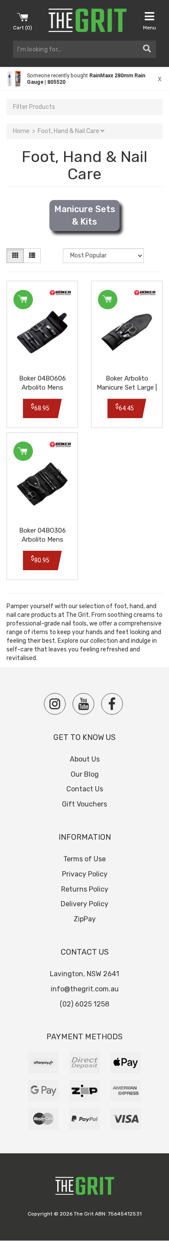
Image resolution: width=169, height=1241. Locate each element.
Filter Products (34, 107)
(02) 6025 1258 (84, 1004)
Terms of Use (84, 859)
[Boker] (60, 293)
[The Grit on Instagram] (55, 704)
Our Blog (85, 774)
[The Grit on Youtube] (83, 704)
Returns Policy (84, 889)
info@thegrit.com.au (85, 989)
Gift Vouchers (84, 804)
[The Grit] (84, 1188)
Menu (149, 28)
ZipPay (85, 919)
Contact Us (84, 789)
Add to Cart (23, 299)
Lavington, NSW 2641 (84, 974)
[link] (84, 78)
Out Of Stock (23, 451)
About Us (85, 759)
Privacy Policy (84, 874)
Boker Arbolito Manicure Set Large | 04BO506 (127, 387)
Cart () (22, 28)
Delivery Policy (84, 904)
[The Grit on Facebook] (112, 704)
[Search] (147, 49)
